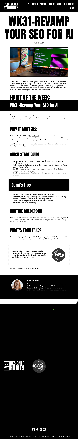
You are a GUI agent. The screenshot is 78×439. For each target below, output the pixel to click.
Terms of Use (36, 436)
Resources (69, 4)
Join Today (30, 257)
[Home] (28, 4)
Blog (72, 8)
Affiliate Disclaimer (65, 436)
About (59, 4)
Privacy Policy (44, 436)
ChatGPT (52, 82)
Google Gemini (34, 136)
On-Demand (35, 268)
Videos (52, 4)
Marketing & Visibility (24, 268)
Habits (35, 4)
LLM (45, 84)
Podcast (43, 4)
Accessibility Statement (54, 436)
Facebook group (30, 251)
